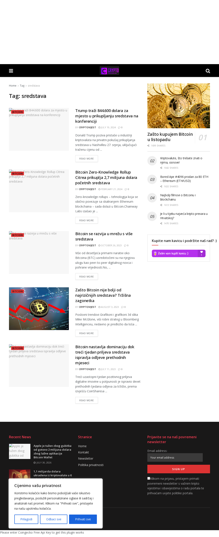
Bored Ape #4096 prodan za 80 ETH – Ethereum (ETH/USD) (184, 179)
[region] (56, 503)
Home (12, 85)
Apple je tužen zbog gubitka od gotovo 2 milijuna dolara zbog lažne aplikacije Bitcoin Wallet (52, 451)
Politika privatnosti (91, 465)
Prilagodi (26, 519)
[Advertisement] (109, 32)
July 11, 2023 (108, 369)
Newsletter (85, 458)
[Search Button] (208, 70)
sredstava (34, 85)
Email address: (157, 451)
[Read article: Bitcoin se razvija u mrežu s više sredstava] (39, 252)
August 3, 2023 (109, 306)
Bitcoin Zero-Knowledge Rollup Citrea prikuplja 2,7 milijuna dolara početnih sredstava (106, 177)
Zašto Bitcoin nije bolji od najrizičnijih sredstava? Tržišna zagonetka (103, 295)
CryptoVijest (87, 127)
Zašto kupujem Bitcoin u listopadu (170, 136)
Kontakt (83, 452)
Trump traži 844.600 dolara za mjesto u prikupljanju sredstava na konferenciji (106, 116)
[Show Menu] (11, 70)
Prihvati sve (83, 519)
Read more (88, 157)
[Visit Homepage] (109, 70)
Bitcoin (17, 112)
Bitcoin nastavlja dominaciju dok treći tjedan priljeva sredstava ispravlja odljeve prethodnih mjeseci (104, 355)
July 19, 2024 (108, 127)
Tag (22, 85)
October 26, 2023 (111, 245)
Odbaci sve (53, 519)
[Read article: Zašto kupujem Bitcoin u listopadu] (178, 105)
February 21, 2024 (111, 189)
